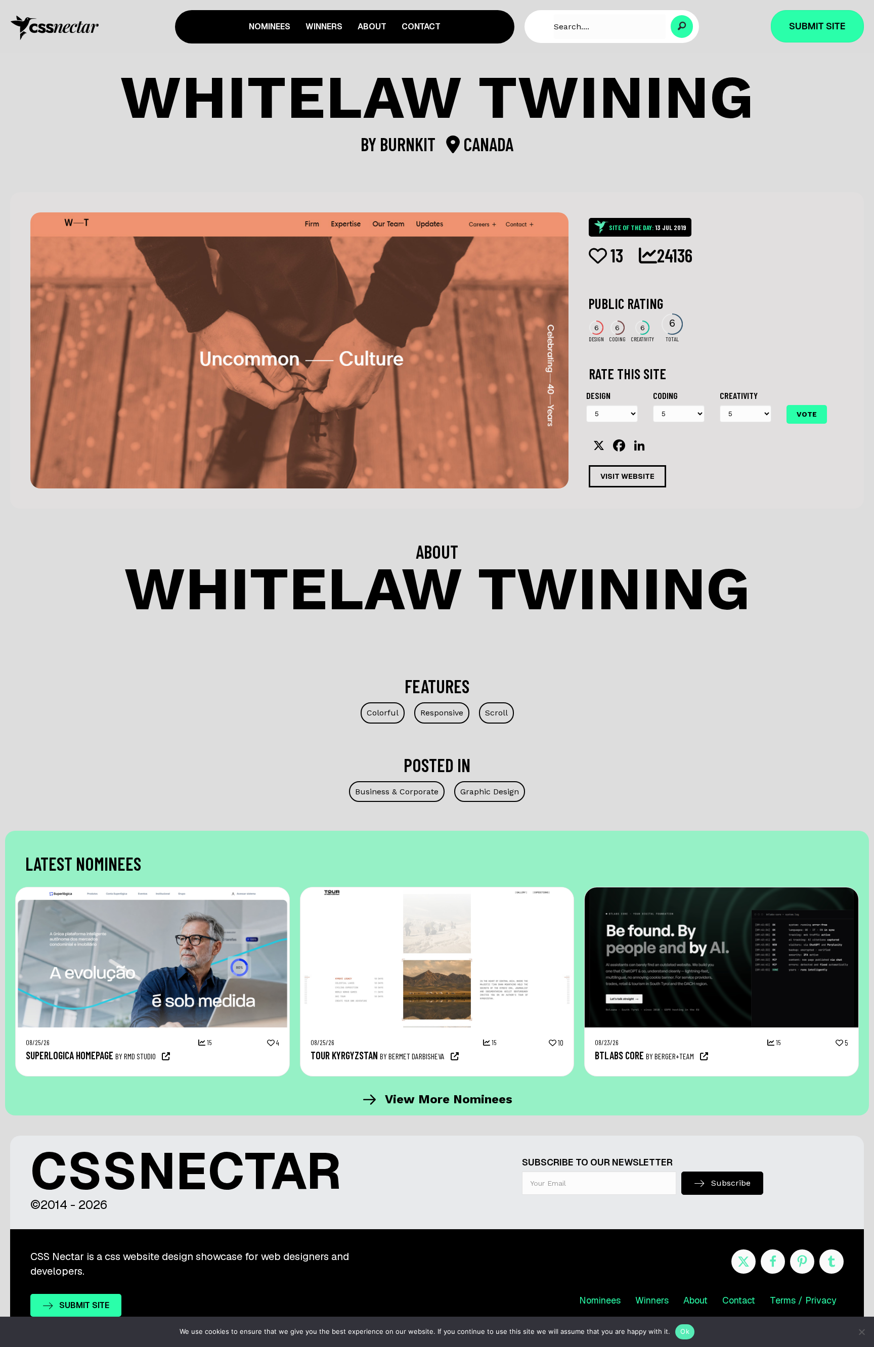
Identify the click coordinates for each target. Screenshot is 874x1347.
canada (486, 144)
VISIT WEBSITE (627, 476)
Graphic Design (489, 791)
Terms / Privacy (803, 1300)
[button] (682, 26)
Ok (684, 1331)
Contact (738, 1300)
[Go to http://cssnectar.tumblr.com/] (831, 1261)
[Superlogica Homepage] (152, 892)
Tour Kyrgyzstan (344, 1055)
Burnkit (409, 144)
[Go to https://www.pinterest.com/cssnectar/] (802, 1261)
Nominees (600, 1300)
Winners (652, 1300)
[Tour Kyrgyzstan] (437, 892)
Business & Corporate (397, 791)
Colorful (383, 712)
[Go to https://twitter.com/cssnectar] (743, 1261)
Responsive (441, 712)
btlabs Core (619, 1055)
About (695, 1300)
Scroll (496, 712)
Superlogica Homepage (69, 1055)
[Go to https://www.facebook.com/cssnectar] (773, 1261)
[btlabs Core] (721, 892)
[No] (861, 1332)
